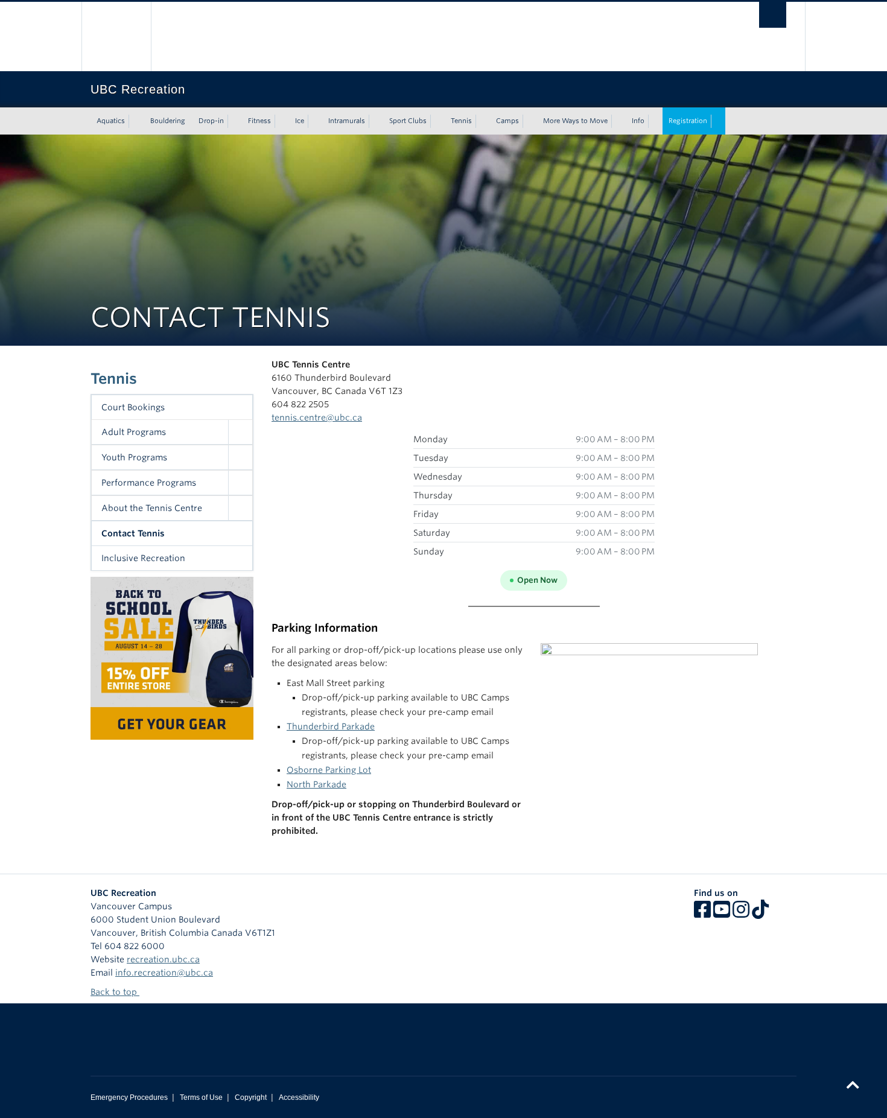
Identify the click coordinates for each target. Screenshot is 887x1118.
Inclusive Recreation (143, 558)
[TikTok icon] (760, 913)
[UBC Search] (772, 15)
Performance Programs (148, 483)
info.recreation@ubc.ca (164, 972)
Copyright (251, 1097)
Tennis (461, 120)
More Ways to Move (575, 120)
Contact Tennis (133, 533)
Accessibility (299, 1097)
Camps (507, 120)
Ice (299, 120)
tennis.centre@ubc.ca (317, 417)
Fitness (259, 120)
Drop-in (211, 120)
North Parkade (316, 784)
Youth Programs (134, 457)
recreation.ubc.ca (163, 959)
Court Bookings (133, 407)
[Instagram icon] (741, 913)
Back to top (115, 992)
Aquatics (111, 120)
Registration (688, 120)
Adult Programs (133, 432)
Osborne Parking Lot (329, 770)
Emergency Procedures (129, 1097)
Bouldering (167, 120)
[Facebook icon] (702, 913)
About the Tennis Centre (151, 508)
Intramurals (346, 120)
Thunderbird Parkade (331, 726)
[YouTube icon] (721, 913)
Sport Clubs (408, 120)
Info (638, 120)
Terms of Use (201, 1097)
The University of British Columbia (116, 36)
